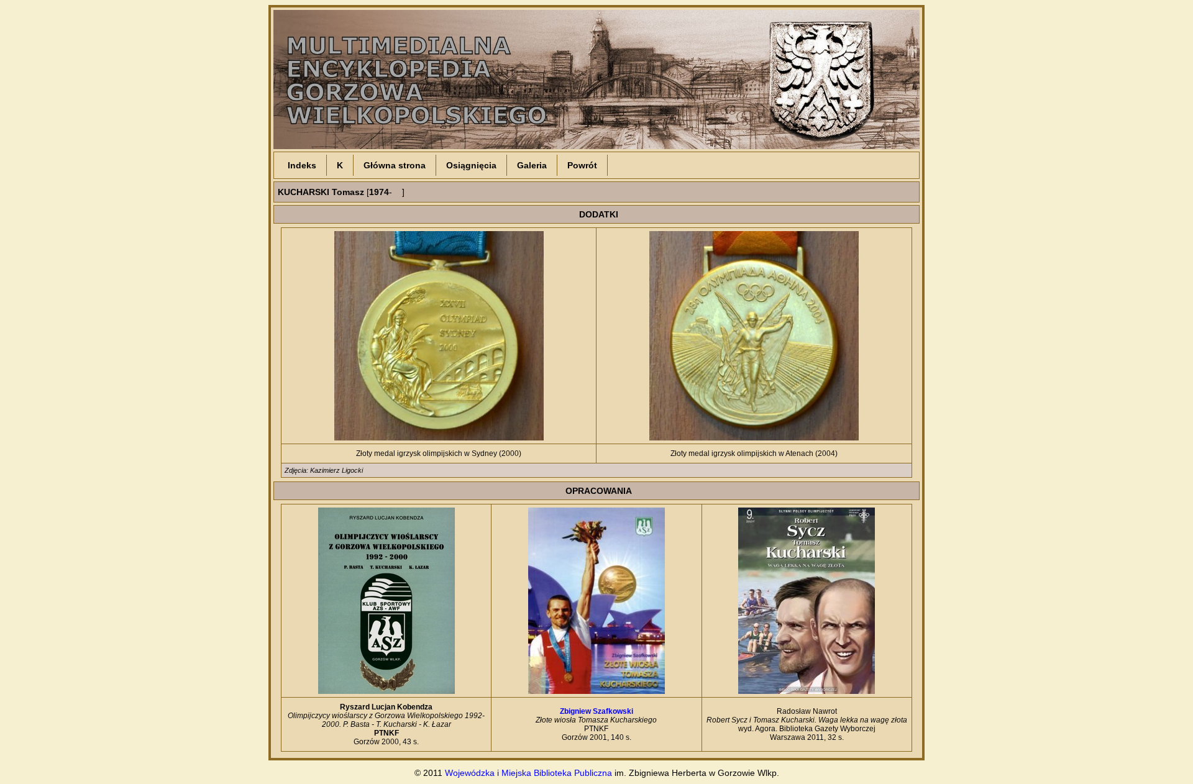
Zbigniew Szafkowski (596, 711)
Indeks (302, 165)
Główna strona (394, 165)
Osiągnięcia (471, 165)
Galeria (532, 165)
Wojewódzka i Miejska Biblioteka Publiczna (528, 773)
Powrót (582, 165)
